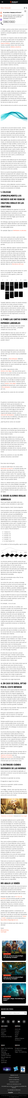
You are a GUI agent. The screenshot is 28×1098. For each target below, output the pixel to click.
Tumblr (4, 918)
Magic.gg (3, 1052)
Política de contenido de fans (14, 1084)
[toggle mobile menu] (2, 2)
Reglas (3, 1033)
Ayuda (16, 1034)
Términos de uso (14, 1075)
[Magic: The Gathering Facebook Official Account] (3, 1021)
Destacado (8, 8)
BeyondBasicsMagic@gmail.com (9, 920)
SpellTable (4, 1062)
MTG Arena (4, 1050)
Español (6, 21)
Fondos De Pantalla (6, 1036)
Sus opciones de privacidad (14, 1090)
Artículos (3, 1029)
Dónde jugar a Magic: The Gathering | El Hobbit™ (14, 1000)
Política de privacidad (14, 1079)
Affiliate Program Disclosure (19, 1039)
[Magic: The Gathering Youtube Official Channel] (19, 1021)
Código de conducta (14, 1077)
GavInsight (3, 932)
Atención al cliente (14, 1082)
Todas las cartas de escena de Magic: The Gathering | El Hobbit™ (14, 957)
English (12, 21)
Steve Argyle (24, 816)
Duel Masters (18, 1050)
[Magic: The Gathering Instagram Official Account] (24, 1021)
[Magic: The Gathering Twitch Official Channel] (13, 1021)
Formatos (3, 1031)
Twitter (24, 916)
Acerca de (17, 1029)
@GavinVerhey (5, 930)
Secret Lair (4, 1060)
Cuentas (17, 1031)
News (2, 8)
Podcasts (3, 1034)
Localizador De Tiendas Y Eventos (6, 1054)
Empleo (17, 1033)
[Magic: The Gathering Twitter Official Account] (8, 1021)
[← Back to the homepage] (14, 2)
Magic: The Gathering (7, 1048)
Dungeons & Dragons (21, 1048)
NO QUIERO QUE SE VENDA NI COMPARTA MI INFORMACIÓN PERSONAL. (14, 1087)
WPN (16, 1036)
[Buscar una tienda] (25, 1013)
